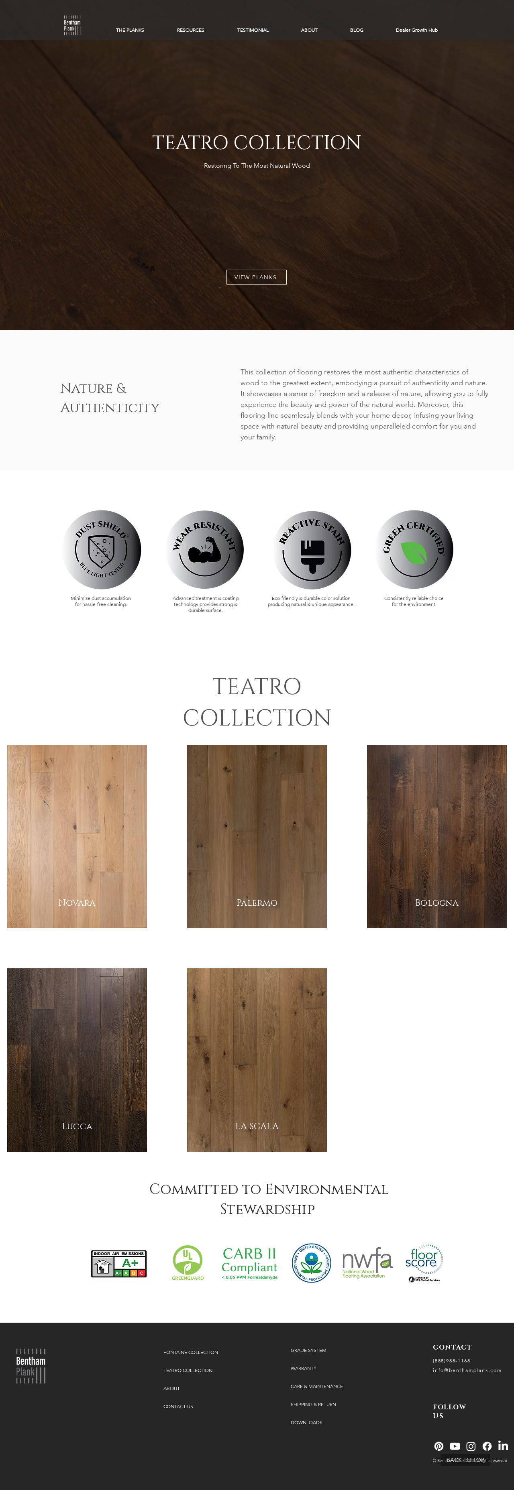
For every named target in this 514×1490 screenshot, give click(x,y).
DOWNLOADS (306, 1422)
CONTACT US (178, 1406)
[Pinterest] (439, 1446)
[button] (130, 30)
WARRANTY (303, 1368)
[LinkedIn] (503, 1446)
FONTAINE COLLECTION (190, 1352)
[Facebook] (487, 1446)
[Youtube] (455, 1446)
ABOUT (171, 1388)
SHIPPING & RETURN (313, 1404)
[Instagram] (471, 1446)
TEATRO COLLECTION (187, 1370)
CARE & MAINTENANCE (317, 1386)
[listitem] (77, 836)
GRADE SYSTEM (308, 1350)
